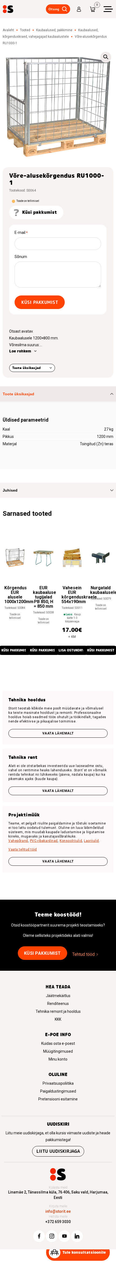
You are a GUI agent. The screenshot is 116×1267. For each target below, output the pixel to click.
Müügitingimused (58, 1051)
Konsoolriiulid (71, 841)
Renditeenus (58, 1003)
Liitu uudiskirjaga (58, 1151)
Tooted (25, 30)
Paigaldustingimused (58, 1091)
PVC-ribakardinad (44, 841)
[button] (105, 57)
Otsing (54, 9)
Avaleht (8, 30)
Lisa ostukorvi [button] (72, 650)
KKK (58, 1019)
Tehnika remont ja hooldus (58, 1011)
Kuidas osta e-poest (58, 1043)
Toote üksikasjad (26, 367)
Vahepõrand (18, 841)
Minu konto (58, 1059)
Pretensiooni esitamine (58, 1099)
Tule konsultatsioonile (84, 1252)
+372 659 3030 (58, 1222)
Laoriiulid (91, 841)
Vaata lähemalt (58, 733)
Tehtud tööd (83, 954)
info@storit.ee (58, 1211)
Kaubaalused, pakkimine (54, 30)
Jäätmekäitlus (58, 996)
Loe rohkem (20, 351)
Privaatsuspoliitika (58, 1083)
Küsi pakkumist (39, 302)
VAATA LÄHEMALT (58, 861)
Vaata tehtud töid (22, 849)
